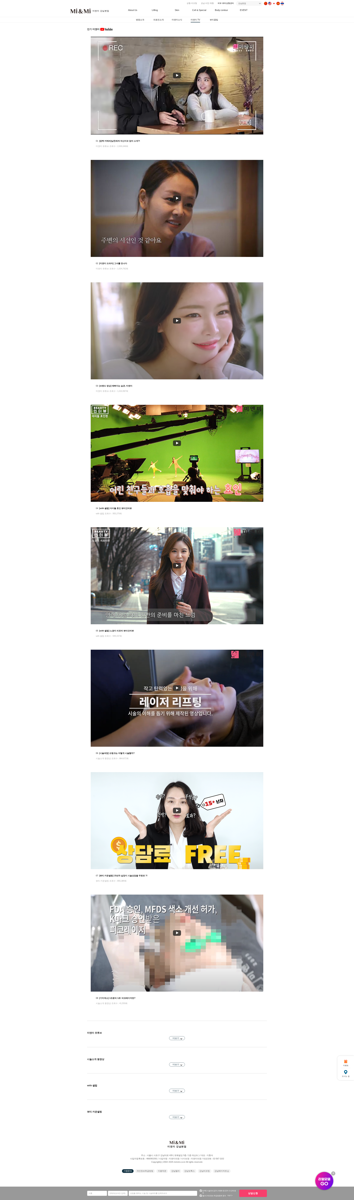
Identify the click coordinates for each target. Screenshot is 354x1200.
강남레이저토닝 (221, 1171)
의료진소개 (158, 20)
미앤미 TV (195, 20)
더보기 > (229, 1195)
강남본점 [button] (242, 3)
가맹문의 (128, 1171)
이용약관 (162, 1171)
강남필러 (175, 1171)
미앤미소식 (177, 20)
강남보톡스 (189, 1171)
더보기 (176, 1038)
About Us (132, 10)
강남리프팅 (204, 1171)
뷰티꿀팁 (214, 20)
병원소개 (140, 20)
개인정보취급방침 (145, 1171)
